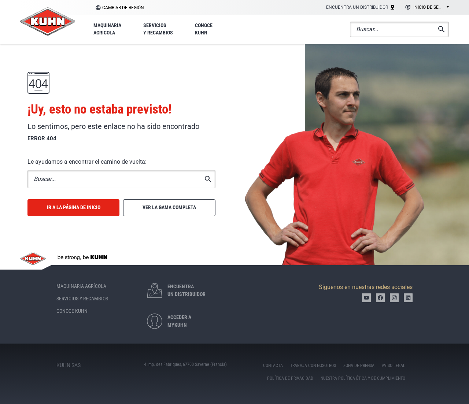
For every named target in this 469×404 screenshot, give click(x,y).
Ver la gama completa (169, 207)
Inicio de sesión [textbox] (430, 7)
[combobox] (426, 7)
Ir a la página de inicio (73, 207)
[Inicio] (47, 21)
